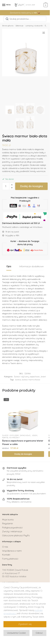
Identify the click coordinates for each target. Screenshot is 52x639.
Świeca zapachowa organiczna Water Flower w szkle (22, 442)
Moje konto (8, 519)
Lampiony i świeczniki (34, 26)
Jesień (43, 376)
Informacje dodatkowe (31, 266)
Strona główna (7, 26)
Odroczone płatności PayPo (16, 535)
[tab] (8, 266)
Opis (8, 266)
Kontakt (6, 554)
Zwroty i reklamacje (12, 531)
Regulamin (7, 523)
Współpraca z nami (12, 550)
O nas (5, 546)
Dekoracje (19, 26)
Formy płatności (10, 558)
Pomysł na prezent (11, 438)
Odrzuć (39, 632)
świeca (18, 379)
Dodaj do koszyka (31, 186)
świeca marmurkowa (31, 379)
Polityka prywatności (12, 527)
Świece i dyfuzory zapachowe (27, 376)
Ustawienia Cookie (16, 632)
